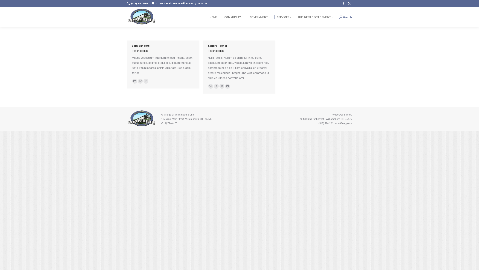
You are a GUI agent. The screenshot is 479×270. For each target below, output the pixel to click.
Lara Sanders (141, 45)
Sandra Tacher (217, 45)
